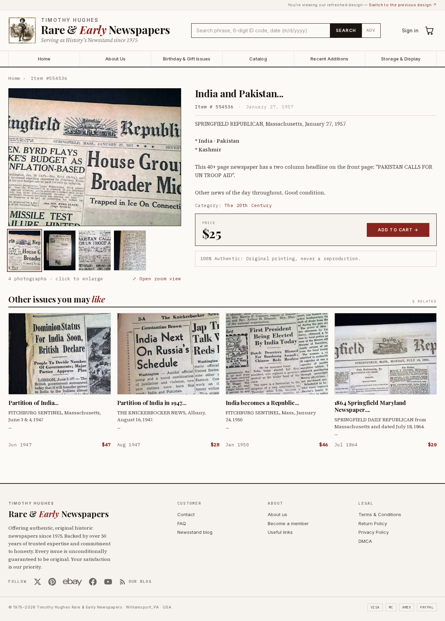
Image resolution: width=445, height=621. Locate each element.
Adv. (371, 30)
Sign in (410, 30)
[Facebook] (93, 582)
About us (277, 514)
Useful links (280, 532)
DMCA (365, 541)
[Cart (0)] (430, 31)
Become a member (288, 523)
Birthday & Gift (187, 58)
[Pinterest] (52, 582)
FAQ (181, 523)
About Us (115, 58)
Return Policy (372, 523)
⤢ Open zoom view (156, 279)
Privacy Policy (373, 532)
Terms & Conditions (379, 514)
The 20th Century (248, 205)
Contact (186, 514)
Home (44, 58)
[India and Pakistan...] (24, 250)
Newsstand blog (194, 532)
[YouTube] (108, 582)
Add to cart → (398, 229)
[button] (94, 157)
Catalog (258, 58)
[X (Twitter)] (37, 582)
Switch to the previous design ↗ (403, 4)
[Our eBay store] (72, 582)
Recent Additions (329, 58)
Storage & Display (400, 58)
